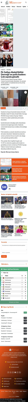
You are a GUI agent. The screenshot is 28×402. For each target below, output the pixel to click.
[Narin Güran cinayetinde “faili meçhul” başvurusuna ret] (21, 229)
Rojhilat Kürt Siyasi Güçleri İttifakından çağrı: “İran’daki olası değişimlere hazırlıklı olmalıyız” (21, 220)
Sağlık (21, 391)
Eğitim (24, 6)
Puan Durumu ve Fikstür (21, 381)
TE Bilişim (17, 396)
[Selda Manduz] (4, 187)
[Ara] (26, 2)
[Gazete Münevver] (13, 2)
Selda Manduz (11, 186)
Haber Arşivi (6, 386)
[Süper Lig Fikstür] (26, 307)
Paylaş (4, 107)
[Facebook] (8, 372)
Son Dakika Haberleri (20, 383)
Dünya (13, 6)
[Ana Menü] (1, 2)
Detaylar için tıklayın (14, 302)
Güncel (3, 6)
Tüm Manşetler (6, 383)
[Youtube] (15, 372)
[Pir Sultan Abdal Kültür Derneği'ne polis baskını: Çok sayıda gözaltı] (14, 98)
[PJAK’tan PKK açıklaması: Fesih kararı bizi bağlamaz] (7, 214)
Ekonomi (19, 6)
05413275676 (15, 364)
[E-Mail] (9, 189)
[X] (10, 372)
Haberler (3, 69)
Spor (14, 392)
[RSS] (20, 372)
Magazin (24, 391)
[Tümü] (26, 264)
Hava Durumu (19, 378)
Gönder (4, 256)
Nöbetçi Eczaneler (7, 378)
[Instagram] (13, 372)
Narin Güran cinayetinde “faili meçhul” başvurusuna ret (20, 234)
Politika (8, 6)
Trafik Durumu (6, 381)
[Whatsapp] (17, 372)
